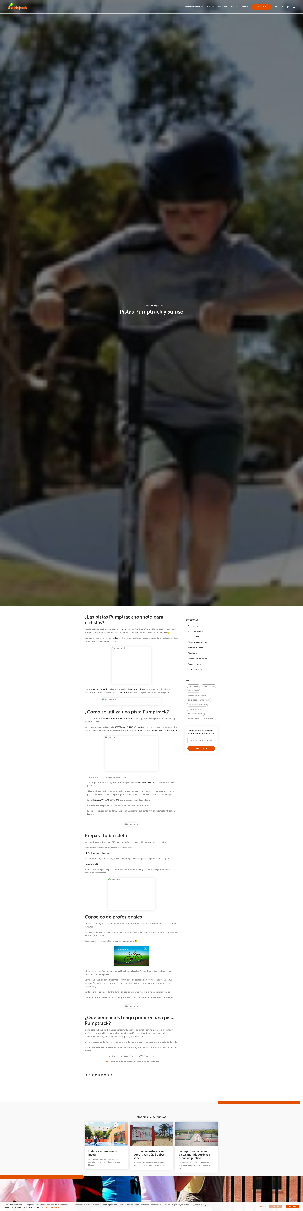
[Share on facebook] (86, 1074)
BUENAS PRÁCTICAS (208, 686)
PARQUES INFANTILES (194, 7)
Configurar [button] (262, 1206)
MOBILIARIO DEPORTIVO (217, 7)
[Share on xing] (108, 1074)
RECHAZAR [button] (275, 1206)
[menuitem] (194, 6)
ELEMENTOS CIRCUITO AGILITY (198, 695)
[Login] (286, 7)
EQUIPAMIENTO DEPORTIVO (197, 705)
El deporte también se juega (102, 1152)
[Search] (282, 7)
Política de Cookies (52, 1207)
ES (276, 7)
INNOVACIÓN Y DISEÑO (196, 714)
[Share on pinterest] (95, 1074)
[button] (293, 6)
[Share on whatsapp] (101, 1074)
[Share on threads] (92, 1074)
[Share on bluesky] (105, 1074)
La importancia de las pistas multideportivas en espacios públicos (195, 1154)
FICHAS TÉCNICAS (193, 709)
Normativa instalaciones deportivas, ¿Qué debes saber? (150, 1154)
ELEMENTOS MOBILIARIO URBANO (199, 700)
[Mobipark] (18, 6)
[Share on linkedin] (98, 1074)
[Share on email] (111, 1074)
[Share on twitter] (89, 1074)
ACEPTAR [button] (292, 1206)
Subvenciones (210, 718)
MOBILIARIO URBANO (239, 7)
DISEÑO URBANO (193, 691)
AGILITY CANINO (193, 686)
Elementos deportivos (154, 306)
